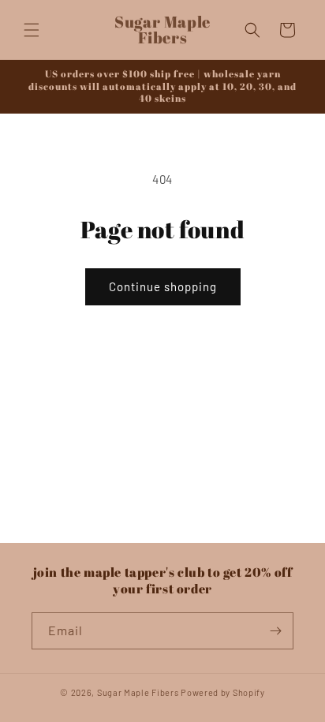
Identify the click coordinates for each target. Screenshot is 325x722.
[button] (31, 30)
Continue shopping (163, 286)
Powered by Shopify (223, 692)
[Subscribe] (275, 630)
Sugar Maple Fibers (138, 692)
